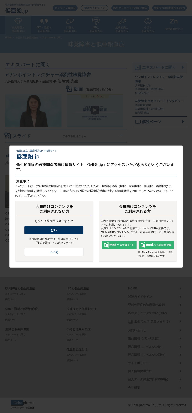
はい (54, 230)
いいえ (54, 252)
